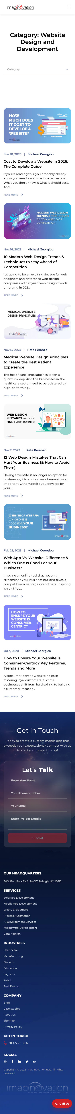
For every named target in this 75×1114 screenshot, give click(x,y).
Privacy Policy (13, 1026)
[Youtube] (34, 1061)
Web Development (16, 909)
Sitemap (9, 1020)
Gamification (12, 933)
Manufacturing (13, 956)
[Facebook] (12, 1061)
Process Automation (17, 915)
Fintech (8, 962)
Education (10, 968)
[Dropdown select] (37, 69)
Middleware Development (20, 927)
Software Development (19, 897)
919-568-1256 (18, 1043)
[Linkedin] (19, 1061)
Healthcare (11, 950)
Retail (7, 980)
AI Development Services (20, 921)
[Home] (20, 7)
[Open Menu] (69, 7)
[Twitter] (26, 1061)
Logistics (9, 974)
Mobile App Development (20, 903)
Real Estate (11, 986)
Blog (7, 1002)
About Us (10, 1014)
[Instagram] (5, 1061)
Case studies (12, 1008)
